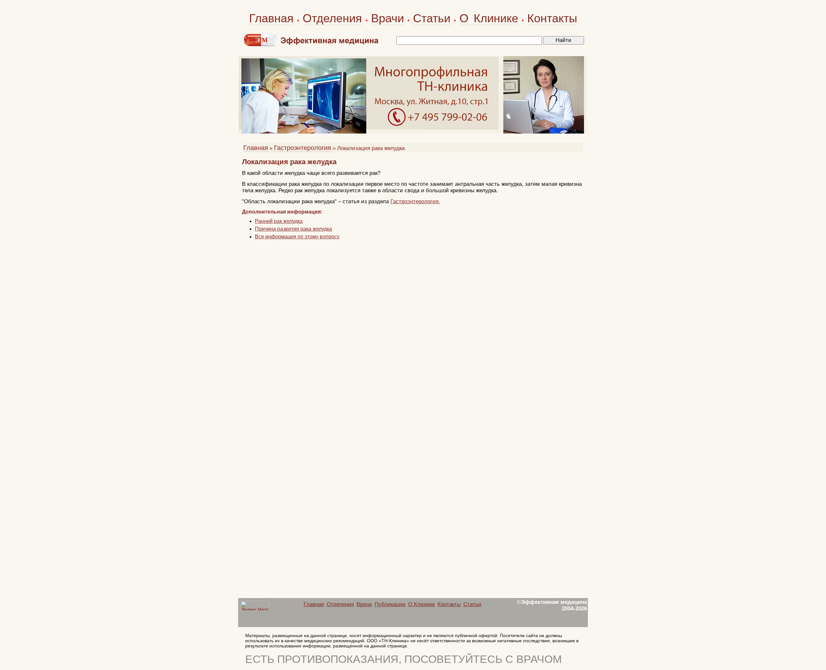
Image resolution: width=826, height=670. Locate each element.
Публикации (390, 604)
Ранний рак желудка (279, 221)
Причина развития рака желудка (293, 229)
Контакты (552, 18)
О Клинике (488, 18)
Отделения (332, 18)
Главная (271, 18)
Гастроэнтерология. (415, 201)
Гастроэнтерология (302, 147)
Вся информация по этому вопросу (297, 236)
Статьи (431, 18)
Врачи (387, 18)
